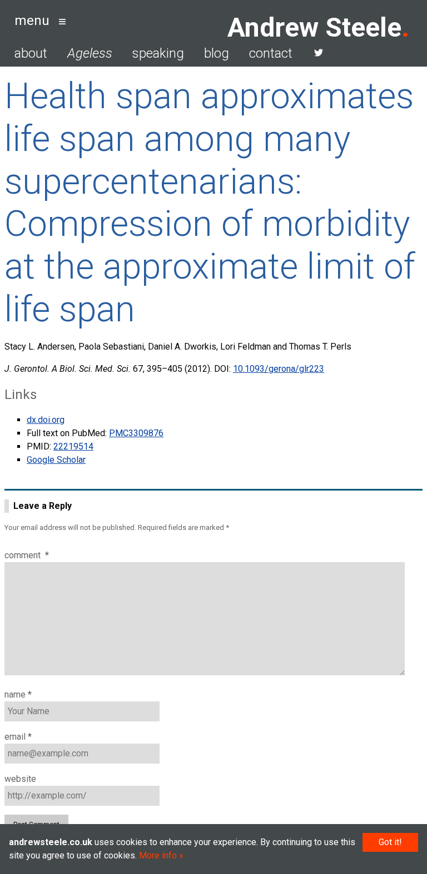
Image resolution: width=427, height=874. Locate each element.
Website (20, 779)
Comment (26, 555)
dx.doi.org (45, 420)
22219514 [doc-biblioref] (73, 446)
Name (18, 694)
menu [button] (31, 20)
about (30, 53)
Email (18, 736)
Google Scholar (56, 459)
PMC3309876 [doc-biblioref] (136, 433)
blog (216, 53)
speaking (158, 53)
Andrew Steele (314, 27)
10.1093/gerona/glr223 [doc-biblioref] (278, 368)
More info (158, 855)
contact (270, 53)
